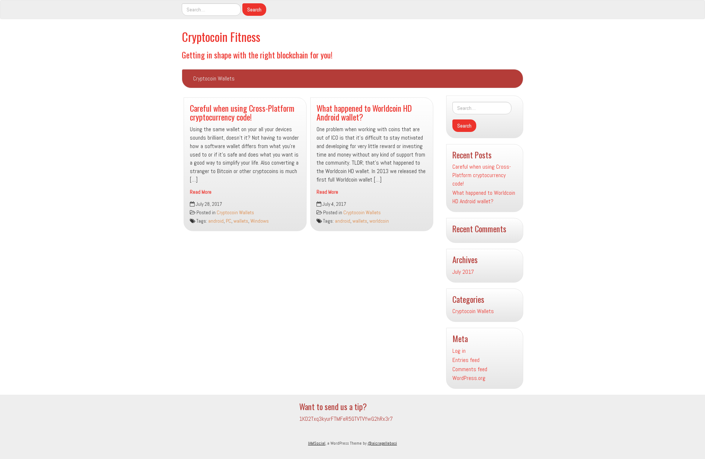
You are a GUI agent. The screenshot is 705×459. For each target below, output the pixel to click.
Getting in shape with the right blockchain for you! (257, 55)
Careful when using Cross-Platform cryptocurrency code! (242, 112)
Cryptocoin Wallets (214, 78)
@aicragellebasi (382, 443)
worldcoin (379, 221)
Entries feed (466, 360)
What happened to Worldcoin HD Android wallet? (364, 112)
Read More (201, 192)
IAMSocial (316, 443)
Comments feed (469, 369)
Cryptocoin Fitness (221, 36)
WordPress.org (468, 378)
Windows (259, 221)
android (216, 221)
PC (228, 221)
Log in (459, 351)
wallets (241, 221)
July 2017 (463, 272)
